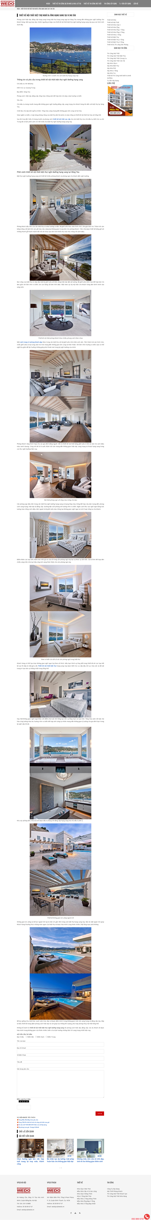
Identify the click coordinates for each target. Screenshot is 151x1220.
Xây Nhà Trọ (111, 73)
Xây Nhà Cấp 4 (112, 63)
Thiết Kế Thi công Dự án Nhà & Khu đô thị (66, 3)
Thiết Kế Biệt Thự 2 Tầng (115, 40)
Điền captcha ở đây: (24, 1099)
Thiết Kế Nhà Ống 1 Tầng (115, 30)
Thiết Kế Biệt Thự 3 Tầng (115, 42)
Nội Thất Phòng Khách (114, 1191)
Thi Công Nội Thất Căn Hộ (116, 61)
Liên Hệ (136, 3)
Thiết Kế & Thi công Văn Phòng (117, 45)
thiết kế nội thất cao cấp (61, 119)
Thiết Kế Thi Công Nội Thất (92, 3)
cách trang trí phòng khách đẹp (31, 342)
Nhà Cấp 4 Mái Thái (84, 1189)
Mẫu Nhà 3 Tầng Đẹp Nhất (86, 1204)
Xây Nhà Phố (111, 68)
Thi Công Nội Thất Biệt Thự (116, 56)
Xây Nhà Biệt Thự (113, 66)
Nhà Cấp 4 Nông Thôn (84, 1194)
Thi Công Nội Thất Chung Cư (117, 58)
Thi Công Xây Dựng (110, 3)
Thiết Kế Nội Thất (113, 22)
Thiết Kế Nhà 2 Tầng (114, 35)
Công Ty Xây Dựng (113, 1189)
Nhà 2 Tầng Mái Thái (84, 1196)
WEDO (18, 9)
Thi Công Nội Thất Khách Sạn (117, 1194)
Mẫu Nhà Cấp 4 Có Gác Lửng (87, 1191)
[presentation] (59, 1168)
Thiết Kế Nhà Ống (113, 27)
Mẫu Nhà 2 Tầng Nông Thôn (86, 1199)
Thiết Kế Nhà (111, 20)
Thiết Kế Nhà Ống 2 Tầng (115, 32)
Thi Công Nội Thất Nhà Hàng (117, 1196)
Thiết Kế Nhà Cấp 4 (113, 25)
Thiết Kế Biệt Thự (113, 37)
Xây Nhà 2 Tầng (112, 71)
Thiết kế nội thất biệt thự (47, 666)
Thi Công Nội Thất (113, 53)
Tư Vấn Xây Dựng (125, 3)
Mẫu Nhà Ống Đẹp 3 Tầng (86, 1201)
